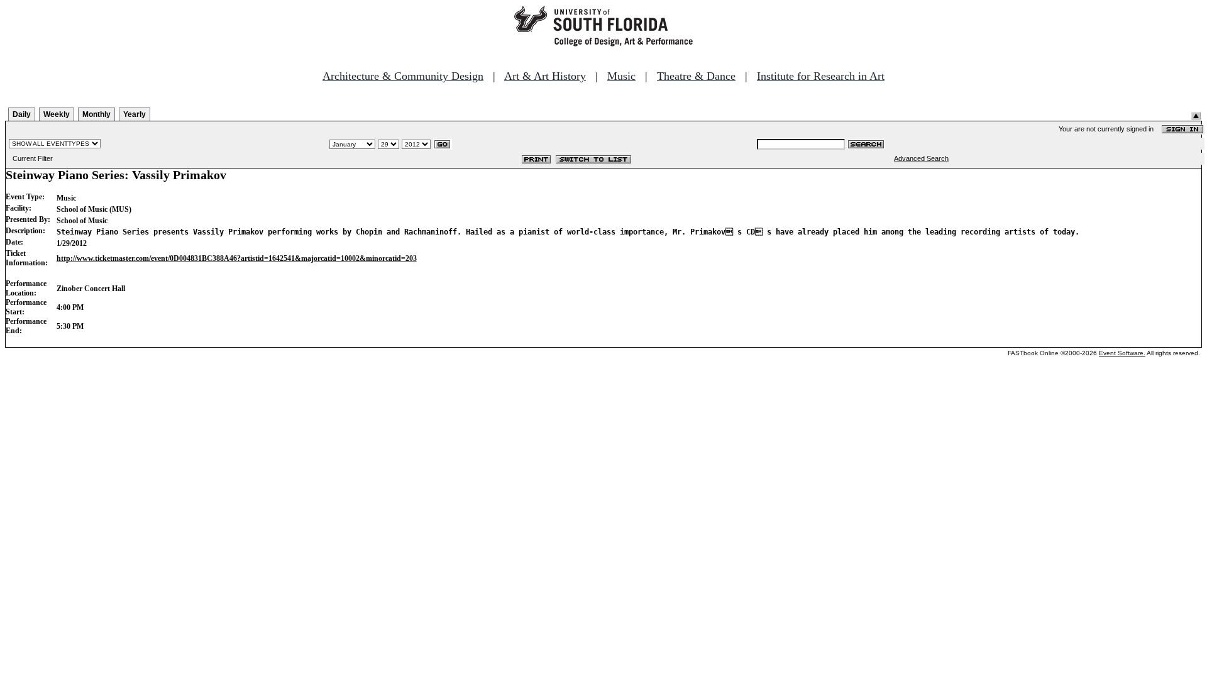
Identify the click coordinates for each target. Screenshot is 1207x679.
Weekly (56, 114)
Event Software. (1122, 353)
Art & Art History (545, 76)
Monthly (96, 114)
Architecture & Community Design (402, 76)
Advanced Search (921, 158)
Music (621, 76)
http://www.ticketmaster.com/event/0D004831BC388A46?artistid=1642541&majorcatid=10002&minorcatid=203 (237, 258)
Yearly (134, 114)
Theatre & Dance (696, 76)
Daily (22, 114)
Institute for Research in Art (821, 76)
